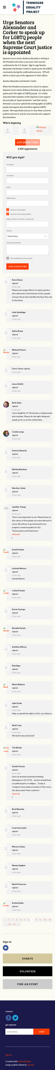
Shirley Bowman (19, 469)
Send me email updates (18, 210)
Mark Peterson (19, 884)
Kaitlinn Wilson (19, 647)
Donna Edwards (19, 450)
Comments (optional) (13, 243)
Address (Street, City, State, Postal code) (20, 219)
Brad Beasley (18, 809)
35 (14, 924)
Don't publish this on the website (21, 258)
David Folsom (18, 766)
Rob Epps (16, 665)
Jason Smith (17, 384)
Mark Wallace (18, 684)
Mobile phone (11, 198)
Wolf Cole (16, 725)
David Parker (18, 549)
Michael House (19, 350)
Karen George (18, 609)
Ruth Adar (17, 402)
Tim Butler (17, 747)
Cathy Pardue (18, 590)
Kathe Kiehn (18, 903)
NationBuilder (24, 1061)
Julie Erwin (17, 703)
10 (45, 920)
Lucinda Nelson (19, 568)
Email (8, 187)
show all (16, 534)
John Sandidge (19, 312)
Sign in (8, 1055)
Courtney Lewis (19, 828)
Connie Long (18, 432)
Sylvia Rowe (17, 331)
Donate (27, 958)
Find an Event (27, 984)
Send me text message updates (20, 214)
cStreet (30, 1064)
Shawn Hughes (19, 865)
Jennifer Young (19, 507)
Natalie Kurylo (19, 628)
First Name (10, 164)
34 (9, 924)
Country (9, 231)
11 (50, 920)
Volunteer (27, 971)
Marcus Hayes (18, 846)
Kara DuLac (17, 280)
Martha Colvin (18, 488)
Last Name (10, 175)
